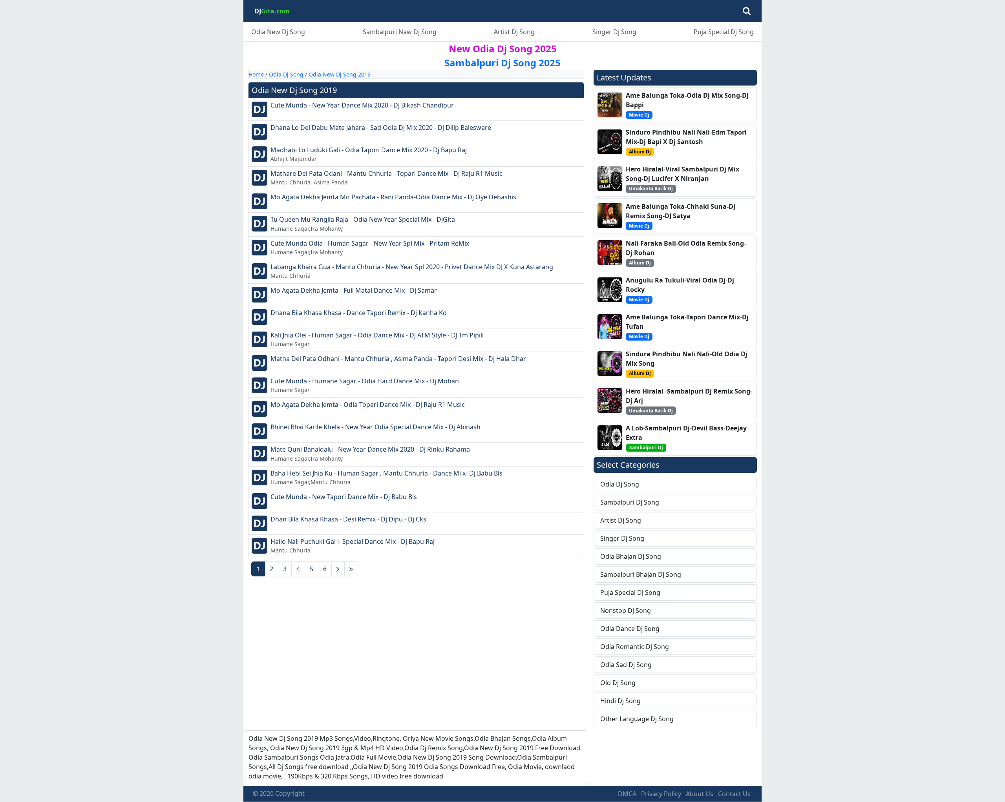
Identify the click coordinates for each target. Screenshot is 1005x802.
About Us (699, 793)
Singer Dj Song (614, 31)
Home (256, 74)
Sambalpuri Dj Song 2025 (502, 62)
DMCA (627, 793)
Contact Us (734, 793)
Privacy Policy (661, 793)
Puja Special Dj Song (724, 31)
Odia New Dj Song (278, 31)
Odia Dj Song (286, 74)
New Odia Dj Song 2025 (503, 48)
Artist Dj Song (514, 31)
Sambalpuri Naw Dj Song (400, 31)
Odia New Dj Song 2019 (340, 74)
